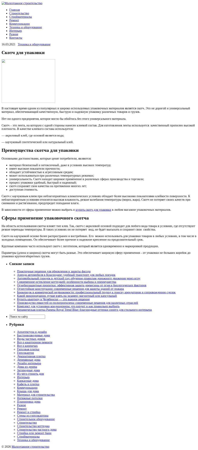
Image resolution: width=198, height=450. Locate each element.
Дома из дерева (27, 366)
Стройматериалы (20, 16)
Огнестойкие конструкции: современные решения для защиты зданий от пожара (70, 288)
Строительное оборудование (36, 419)
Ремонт (14, 20)
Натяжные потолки (30, 398)
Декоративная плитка (31, 356)
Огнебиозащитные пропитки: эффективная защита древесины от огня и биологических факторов (81, 285)
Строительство (19, 13)
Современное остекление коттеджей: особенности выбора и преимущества (66, 281)
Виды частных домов (31, 338)
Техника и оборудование (25, 27)
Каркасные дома (28, 380)
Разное (13, 34)
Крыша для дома (28, 391)
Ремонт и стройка (28, 412)
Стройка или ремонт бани (34, 433)
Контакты (15, 37)
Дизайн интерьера (29, 363)
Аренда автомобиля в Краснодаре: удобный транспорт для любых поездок (66, 274)
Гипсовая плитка (28, 349)
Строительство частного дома (36, 429)
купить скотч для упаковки (93, 209)
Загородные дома (28, 370)
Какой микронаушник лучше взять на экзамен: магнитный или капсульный (67, 295)
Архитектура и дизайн (32, 331)
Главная (14, 9)
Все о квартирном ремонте (34, 342)
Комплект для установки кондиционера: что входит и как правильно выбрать (68, 306)
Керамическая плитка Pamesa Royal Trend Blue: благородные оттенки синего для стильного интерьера (84, 309)
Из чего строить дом (30, 373)
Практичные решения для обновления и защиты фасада (53, 271)
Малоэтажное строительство (30, 446)
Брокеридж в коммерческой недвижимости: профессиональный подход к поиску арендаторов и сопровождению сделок (96, 292)
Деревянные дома (28, 359)
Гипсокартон (25, 352)
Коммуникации (19, 23)
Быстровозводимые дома (33, 335)
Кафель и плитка (28, 384)
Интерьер (15, 30)
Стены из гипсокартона (32, 415)
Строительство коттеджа (33, 426)
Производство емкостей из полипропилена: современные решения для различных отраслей (77, 302)
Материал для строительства (36, 394)
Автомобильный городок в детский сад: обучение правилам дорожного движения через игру (78, 278)
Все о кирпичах (27, 345)
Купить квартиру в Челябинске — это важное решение (53, 299)
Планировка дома (28, 401)
